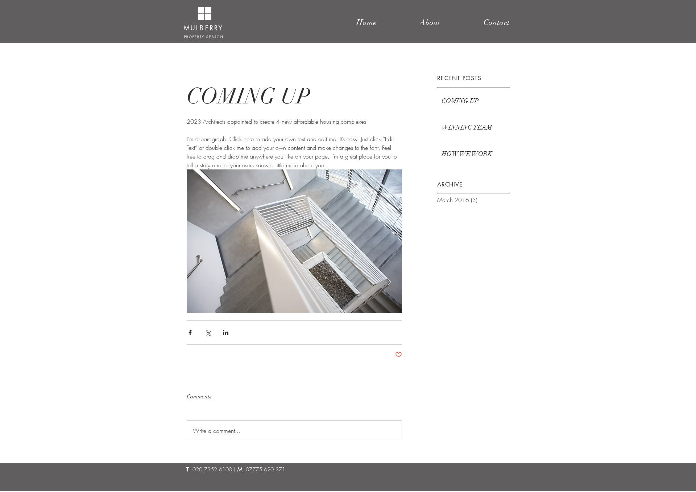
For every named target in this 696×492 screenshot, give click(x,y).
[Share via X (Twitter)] (207, 332)
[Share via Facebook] (190, 332)
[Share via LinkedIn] (225, 332)
